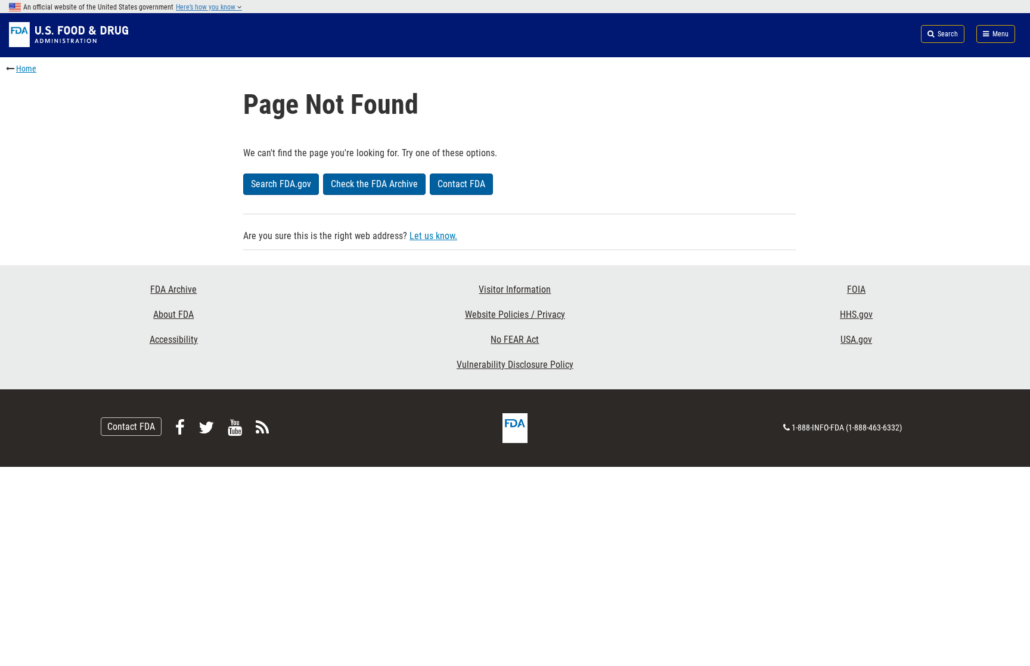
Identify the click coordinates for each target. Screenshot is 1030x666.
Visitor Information (515, 289)
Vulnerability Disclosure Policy (515, 364)
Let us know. (433, 235)
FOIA (856, 289)
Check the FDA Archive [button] (374, 184)
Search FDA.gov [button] (281, 184)
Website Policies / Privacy (515, 314)
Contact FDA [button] (461, 184)
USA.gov (856, 339)
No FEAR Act (515, 339)
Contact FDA (131, 426)
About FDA (173, 314)
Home (26, 68)
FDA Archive (173, 289)
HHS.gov (856, 314)
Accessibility (174, 339)
